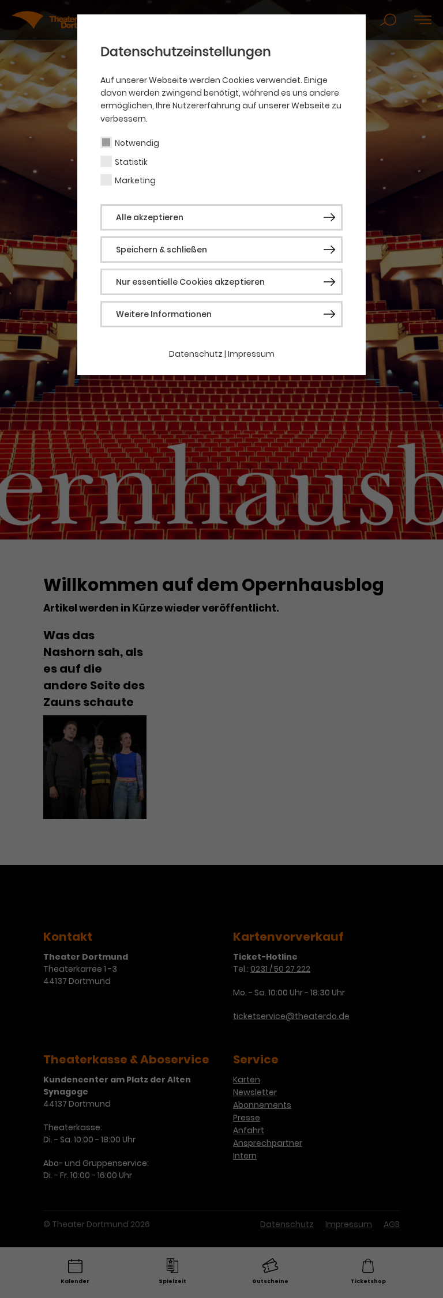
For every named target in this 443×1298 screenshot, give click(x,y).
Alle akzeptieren (149, 217)
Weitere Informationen (164, 314)
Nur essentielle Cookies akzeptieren (190, 282)
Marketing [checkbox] (135, 180)
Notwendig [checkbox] (137, 143)
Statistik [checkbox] (131, 162)
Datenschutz (196, 354)
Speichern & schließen (161, 249)
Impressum (251, 354)
